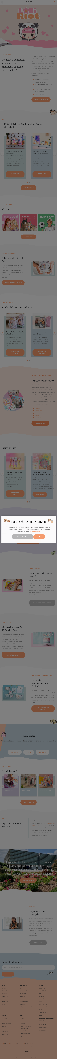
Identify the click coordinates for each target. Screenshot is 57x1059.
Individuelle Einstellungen (22, 537)
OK (39, 537)
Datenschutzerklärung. (34, 531)
